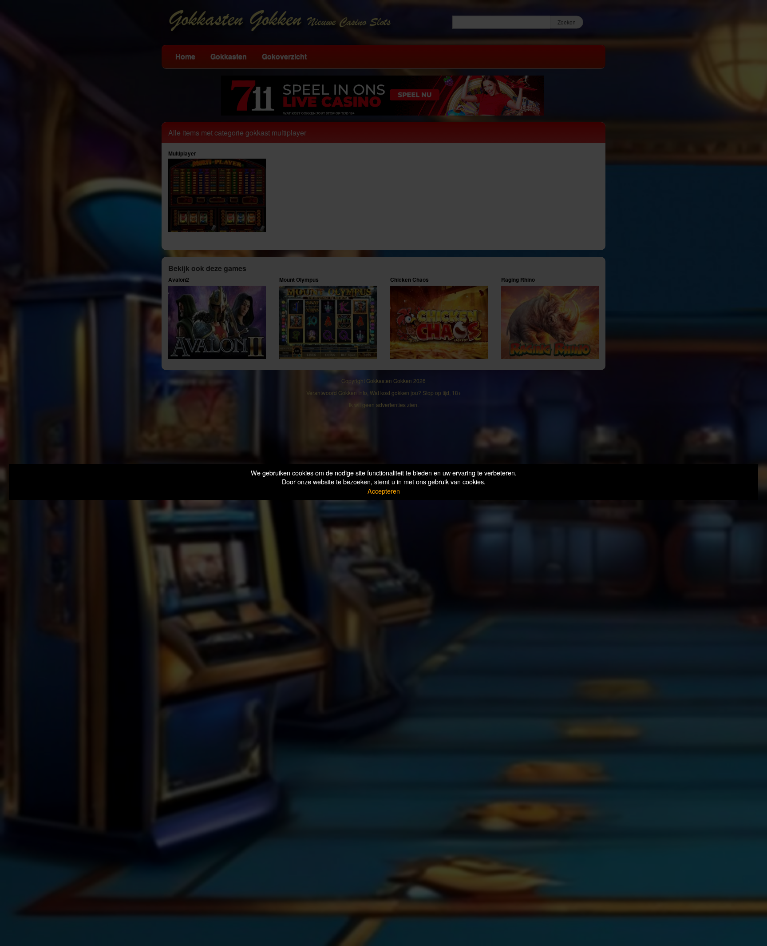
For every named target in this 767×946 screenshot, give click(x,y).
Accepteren (384, 490)
